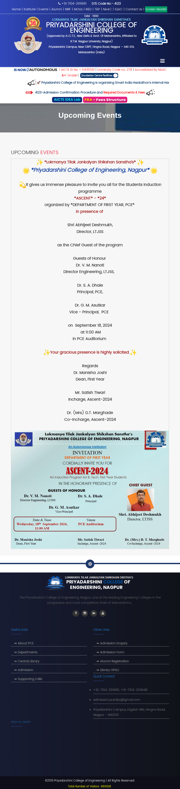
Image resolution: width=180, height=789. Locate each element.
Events (43, 9)
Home (16, 9)
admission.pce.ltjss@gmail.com (116, 699)
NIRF (68, 9)
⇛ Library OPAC (108, 670)
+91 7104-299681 (73, 3)
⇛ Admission (23, 670)
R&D (89, 9)
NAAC (107, 9)
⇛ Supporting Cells (28, 679)
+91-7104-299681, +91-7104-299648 (120, 689)
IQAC (118, 9)
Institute (30, 9)
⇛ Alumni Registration (113, 661)
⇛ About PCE (24, 643)
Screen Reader (156, 9)
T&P (97, 9)
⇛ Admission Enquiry (112, 643)
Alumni (56, 9)
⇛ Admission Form (110, 652)
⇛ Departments (25, 652)
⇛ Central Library (26, 661)
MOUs (78, 9)
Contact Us (134, 9)
